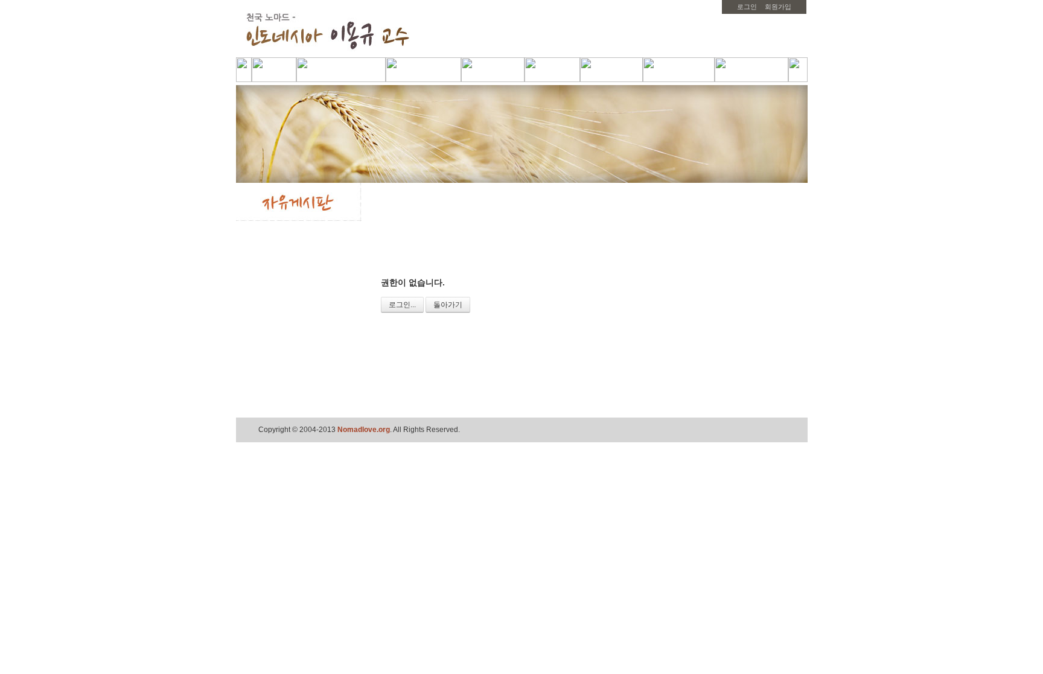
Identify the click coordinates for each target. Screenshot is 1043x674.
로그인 (747, 6)
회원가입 (778, 6)
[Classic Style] (741, 252)
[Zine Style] (757, 252)
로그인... (402, 304)
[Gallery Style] (772, 252)
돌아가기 (447, 304)
